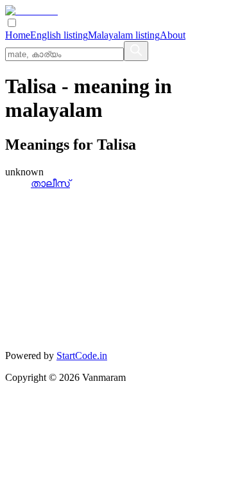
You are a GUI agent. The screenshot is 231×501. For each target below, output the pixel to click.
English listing (59, 35)
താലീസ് (50, 183)
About (172, 35)
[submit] (136, 51)
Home (17, 35)
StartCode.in (81, 355)
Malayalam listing (124, 35)
